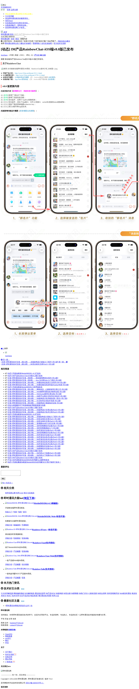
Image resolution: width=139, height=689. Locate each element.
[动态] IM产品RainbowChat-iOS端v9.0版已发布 (24, 451)
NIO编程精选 (29, 593)
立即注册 (14, 10)
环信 (7, 643)
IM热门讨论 (83, 593)
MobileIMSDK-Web (46, 516)
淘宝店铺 (19, 14)
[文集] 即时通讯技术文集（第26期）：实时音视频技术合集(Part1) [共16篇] (35, 426)
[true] (25, 36)
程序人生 (19, 493)
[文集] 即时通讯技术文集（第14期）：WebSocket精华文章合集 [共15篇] (34, 394)
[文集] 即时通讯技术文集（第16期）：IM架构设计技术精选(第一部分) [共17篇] (37, 398)
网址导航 (8, 659)
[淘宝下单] (29, 498)
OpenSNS (8, 634)
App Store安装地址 (21, 79)
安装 (23, 578)
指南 (20, 512)
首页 (15, 27)
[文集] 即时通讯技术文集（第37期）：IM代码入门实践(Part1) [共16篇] (34, 453)
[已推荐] (6, 352)
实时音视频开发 (113, 593)
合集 (16, 25)
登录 (8, 10)
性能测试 (16, 538)
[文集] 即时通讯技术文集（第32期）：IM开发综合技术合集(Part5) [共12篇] (35, 442)
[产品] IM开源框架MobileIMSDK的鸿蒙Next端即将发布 (28, 460)
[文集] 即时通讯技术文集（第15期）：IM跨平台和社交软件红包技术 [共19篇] (36, 396)
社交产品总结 (24, 596)
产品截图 (16, 551)
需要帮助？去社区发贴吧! (42, 43)
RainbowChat (39, 543)
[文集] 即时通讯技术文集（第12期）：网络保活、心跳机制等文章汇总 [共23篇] (37, 389)
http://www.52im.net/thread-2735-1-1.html (30, 75)
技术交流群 (10, 654)
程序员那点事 (10, 493)
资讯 (17, 18)
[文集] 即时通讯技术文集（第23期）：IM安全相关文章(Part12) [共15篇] (34, 421)
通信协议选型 (40, 593)
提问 (24, 512)
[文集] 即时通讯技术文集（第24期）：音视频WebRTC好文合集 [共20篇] (34, 423)
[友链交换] (12, 630)
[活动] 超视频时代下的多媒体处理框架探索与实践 (26, 405)
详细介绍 (8, 525)
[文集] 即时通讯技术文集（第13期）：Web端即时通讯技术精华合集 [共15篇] (36, 392)
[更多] (22, 589)
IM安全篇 (67, 593)
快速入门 (8, 512)
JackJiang (4, 55)
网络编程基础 (18, 593)
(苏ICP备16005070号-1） (35, 683)
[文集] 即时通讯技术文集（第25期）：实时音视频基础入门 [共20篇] (33, 428)
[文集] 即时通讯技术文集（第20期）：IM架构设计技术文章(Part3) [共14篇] (35, 412)
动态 (9, 21)
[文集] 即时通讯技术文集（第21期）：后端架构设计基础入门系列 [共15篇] (35, 417)
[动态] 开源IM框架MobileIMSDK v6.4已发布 (24, 414)
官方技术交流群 (60, 43)
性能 (15, 512)
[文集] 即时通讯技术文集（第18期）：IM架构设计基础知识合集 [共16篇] (35, 403)
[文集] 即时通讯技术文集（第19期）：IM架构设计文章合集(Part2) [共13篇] (35, 410)
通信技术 (46, 596)
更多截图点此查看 (27, 111)
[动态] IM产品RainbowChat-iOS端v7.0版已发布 (24, 407)
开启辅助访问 (6, 7)
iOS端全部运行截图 (22, 77)
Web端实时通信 (125, 593)
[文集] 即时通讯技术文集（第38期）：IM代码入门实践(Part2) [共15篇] (34, 455)
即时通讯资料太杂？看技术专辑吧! (18, 43)
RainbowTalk (39, 569)
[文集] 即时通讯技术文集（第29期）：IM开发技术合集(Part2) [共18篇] (34, 435)
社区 (17, 23)
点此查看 (51, 77)
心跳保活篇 (92, 593)
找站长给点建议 (64, 41)
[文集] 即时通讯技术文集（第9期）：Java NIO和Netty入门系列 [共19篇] (34, 380)
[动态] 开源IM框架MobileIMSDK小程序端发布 (24, 387)
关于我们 (8, 652)
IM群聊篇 (74, 593)
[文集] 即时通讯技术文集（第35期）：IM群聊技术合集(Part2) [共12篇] (34, 448)
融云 (7, 640)
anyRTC (8, 638)
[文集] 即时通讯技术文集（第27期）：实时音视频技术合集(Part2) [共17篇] (35, 432)
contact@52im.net (16, 625)
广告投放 (10, 662)
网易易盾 (8, 636)
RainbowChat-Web (45, 556)
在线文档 (8, 657)
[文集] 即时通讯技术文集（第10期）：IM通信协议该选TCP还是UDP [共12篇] (36, 382)
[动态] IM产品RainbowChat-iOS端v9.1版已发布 (24, 458)
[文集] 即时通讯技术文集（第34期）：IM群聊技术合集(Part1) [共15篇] (34, 446)
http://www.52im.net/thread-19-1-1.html (28, 73)
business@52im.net (16, 623)
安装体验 (25, 538)
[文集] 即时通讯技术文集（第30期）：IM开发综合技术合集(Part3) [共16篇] (35, 437)
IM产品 (50, 593)
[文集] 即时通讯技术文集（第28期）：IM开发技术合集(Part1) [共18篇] (34, 430)
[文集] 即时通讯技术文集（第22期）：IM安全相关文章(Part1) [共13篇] (34, 419)
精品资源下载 (35, 596)
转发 (38, 55)
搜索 (2, 36)
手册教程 (25, 525)
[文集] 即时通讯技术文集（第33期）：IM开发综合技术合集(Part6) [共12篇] (35, 444)
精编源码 (16, 525)
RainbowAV (39, 530)
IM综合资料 (101, 593)
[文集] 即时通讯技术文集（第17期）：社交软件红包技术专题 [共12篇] (34, 401)
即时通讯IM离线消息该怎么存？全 (19, 606)
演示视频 (25, 564)
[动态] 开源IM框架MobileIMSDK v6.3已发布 (24, 373)
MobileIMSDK (40, 503)
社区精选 (30, 493)
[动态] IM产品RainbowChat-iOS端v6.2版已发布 (24, 376)
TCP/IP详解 (9, 16)
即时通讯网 (5, 34)
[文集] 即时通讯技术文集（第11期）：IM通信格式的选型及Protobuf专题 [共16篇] (38, 385)
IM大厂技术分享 (13, 596)
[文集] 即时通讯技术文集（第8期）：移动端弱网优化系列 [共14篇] (32, 378)
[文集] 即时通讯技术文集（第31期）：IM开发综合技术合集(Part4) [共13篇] (35, 439)
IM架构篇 (59, 593)
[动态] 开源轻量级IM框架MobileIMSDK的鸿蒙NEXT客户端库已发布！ (34, 462)
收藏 (44, 55)
